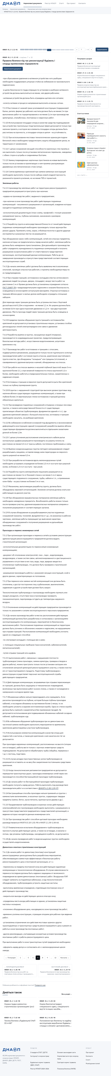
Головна (5, 9)
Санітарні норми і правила (66, 1062)
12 (55, 958)
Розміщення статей (93, 1063)
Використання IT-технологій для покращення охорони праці (95, 122)
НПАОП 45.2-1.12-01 (10, 57)
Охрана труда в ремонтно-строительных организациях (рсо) (19, 1005)
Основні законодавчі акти (66, 1052)
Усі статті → (82, 175)
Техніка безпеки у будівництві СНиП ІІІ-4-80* (19, 1021)
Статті (61, 3)
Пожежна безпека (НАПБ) (66, 1069)
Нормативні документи (33, 3)
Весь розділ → (67, 994)
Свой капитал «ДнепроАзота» (93, 164)
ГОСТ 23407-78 (9, 287)
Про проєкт (71, 3)
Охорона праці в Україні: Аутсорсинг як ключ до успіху (96, 150)
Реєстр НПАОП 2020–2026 (39, 1069)
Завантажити (102, 50)
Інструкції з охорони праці (39, 1056)
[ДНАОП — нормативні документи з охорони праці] (11, 3)
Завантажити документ (12, 69)
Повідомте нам (40, 985)
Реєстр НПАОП (50, 3)
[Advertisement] (55, 30)
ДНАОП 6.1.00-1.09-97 (48, 788)
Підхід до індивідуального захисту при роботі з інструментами (96, 137)
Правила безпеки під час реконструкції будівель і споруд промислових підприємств (29, 62)
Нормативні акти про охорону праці (39, 9)
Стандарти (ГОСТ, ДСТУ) (38, 1052)
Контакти (82, 3)
